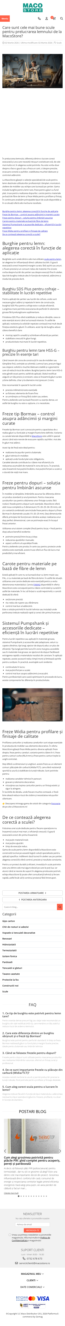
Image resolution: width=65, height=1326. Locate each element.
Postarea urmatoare (31, 892)
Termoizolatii (9, 950)
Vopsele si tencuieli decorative (18, 932)
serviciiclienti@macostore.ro (34, 1263)
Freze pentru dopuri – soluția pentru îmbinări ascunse (27, 217)
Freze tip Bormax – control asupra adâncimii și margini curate (30, 214)
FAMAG (36, 584)
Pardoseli (7, 962)
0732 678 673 (34, 1258)
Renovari (7, 938)
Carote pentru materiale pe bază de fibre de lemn (25, 221)
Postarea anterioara (34, 899)
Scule (59, 42)
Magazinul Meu (31, 1273)
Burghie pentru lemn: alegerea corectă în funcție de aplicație (30, 211)
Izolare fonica (9, 956)
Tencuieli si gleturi (12, 968)
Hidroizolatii (9, 944)
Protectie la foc (10, 979)
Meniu (5, 18)
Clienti (31, 1280)
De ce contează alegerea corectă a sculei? (21, 234)
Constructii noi (10, 985)
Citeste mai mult (11, 1193)
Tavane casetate (11, 973)
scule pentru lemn (52, 259)
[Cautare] (60, 907)
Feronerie (55, 803)
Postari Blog (32, 1111)
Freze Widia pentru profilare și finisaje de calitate (25, 231)
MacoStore (37, 436)
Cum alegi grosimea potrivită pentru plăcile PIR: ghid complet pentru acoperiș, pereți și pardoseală (32, 1161)
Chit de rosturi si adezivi (15, 926)
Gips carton (8, 921)
